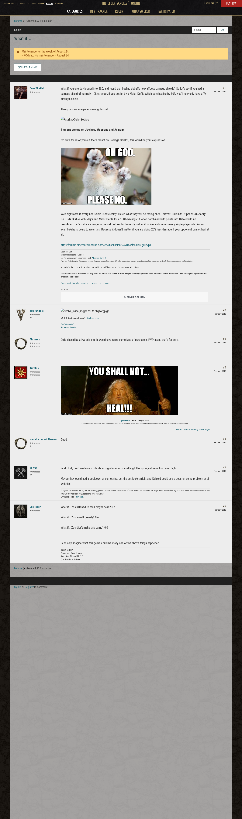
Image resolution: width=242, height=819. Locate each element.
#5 (224, 438)
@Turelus (125, 420)
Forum (49, 3)
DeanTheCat (37, 88)
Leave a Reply (29, 67)
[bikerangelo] (20, 315)
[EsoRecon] (20, 511)
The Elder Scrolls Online (121, 3)
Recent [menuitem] (120, 11)
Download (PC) (211, 3)
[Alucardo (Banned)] (20, 343)
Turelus (34, 368)
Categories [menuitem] (75, 11)
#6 (224, 467)
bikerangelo (37, 310)
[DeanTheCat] (20, 92)
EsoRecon (35, 506)
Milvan (33, 467)
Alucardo (35, 339)
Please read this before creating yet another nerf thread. (85, 283)
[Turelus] (20, 372)
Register (29, 587)
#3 (224, 338)
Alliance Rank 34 (99, 258)
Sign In (17, 29)
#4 (224, 367)
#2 (224, 310)
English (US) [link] (8, 3)
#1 (224, 87)
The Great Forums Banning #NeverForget (192, 429)
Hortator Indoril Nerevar (43, 439)
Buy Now (231, 3)
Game (23, 3)
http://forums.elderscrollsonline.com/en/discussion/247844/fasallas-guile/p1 (106, 245)
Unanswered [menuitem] (141, 11)
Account (31, 3)
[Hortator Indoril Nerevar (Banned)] (20, 443)
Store (41, 3)
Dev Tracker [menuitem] (99, 11)
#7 (224, 506)
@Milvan (79, 497)
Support (59, 3)
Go (222, 29)
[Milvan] (20, 472)
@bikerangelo (93, 318)
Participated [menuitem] (166, 11)
